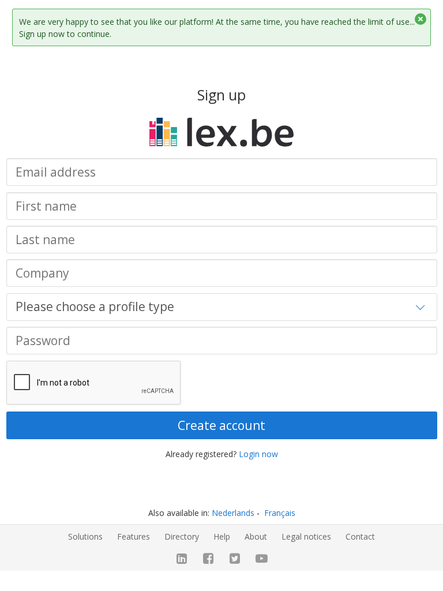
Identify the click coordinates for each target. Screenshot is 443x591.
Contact (360, 536)
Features (133, 536)
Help (221, 536)
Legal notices (306, 536)
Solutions (85, 536)
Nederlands (233, 512)
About (256, 536)
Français (279, 512)
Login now (258, 453)
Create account (221, 425)
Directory (181, 536)
